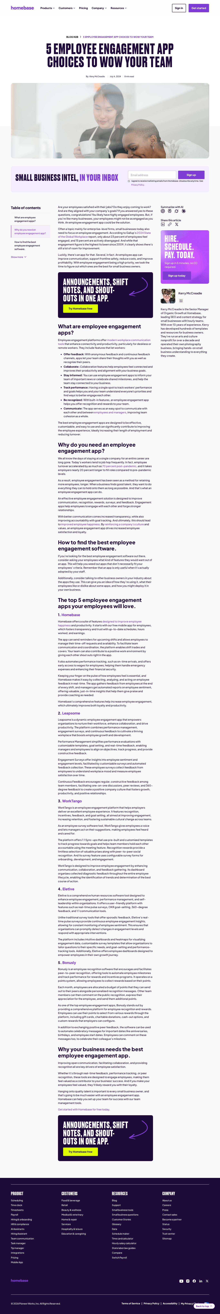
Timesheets (17, 1209)
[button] (47, 8)
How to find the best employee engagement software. (27, 245)
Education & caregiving (74, 1233)
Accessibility (170, 1303)
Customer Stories (121, 1219)
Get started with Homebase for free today (83, 1109)
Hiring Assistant (19, 1233)
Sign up (191, 174)
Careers (166, 1205)
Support (116, 1205)
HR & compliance (20, 1224)
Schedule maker (120, 1233)
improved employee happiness (80, 524)
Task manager (18, 1243)
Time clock (16, 1205)
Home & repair (69, 1219)
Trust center (168, 1233)
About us (167, 1200)
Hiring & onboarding (21, 1219)
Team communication (22, 1238)
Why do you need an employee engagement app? (30, 231)
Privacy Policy (151, 1303)
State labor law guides (123, 1248)
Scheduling (17, 1200)
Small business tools (122, 1209)
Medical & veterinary (72, 1214)
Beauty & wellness (71, 1209)
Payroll (14, 1214)
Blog (114, 1200)
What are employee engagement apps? (25, 219)
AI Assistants (17, 1228)
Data (114, 1228)
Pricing (83, 8)
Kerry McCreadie (97, 76)
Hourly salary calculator (124, 1243)
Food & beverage (71, 1200)
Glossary (116, 1224)
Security (166, 1228)
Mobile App (17, 1262)
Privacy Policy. (138, 185)
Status (165, 1224)
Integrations (17, 1252)
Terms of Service (131, 1303)
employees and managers (110, 412)
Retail (65, 1205)
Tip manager (17, 1248)
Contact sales (169, 1214)
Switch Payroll (119, 1257)
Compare (117, 1252)
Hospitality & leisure (72, 1228)
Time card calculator (122, 1238)
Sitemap (167, 1238)
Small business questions (125, 1214)
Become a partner (172, 1219)
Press (165, 1209)
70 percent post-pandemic (119, 466)
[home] (22, 8)
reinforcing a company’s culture (124, 524)
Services (66, 1224)
